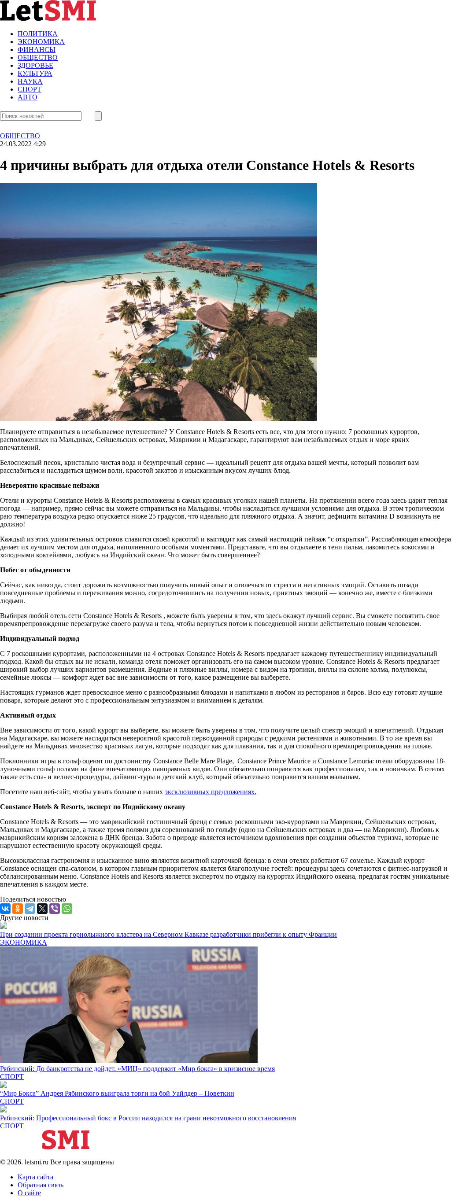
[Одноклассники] (17, 908)
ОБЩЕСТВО (38, 57)
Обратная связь (40, 1185)
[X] (42, 908)
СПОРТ (29, 89)
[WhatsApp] (67, 908)
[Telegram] (30, 908)
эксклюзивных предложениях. (210, 791)
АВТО (27, 97)
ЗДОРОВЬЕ (35, 65)
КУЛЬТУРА (35, 73)
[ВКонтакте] (5, 908)
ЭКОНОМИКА (41, 41)
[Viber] (54, 908)
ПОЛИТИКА (38, 33)
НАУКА (30, 81)
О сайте (29, 1193)
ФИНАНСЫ (36, 49)
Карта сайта (35, 1177)
